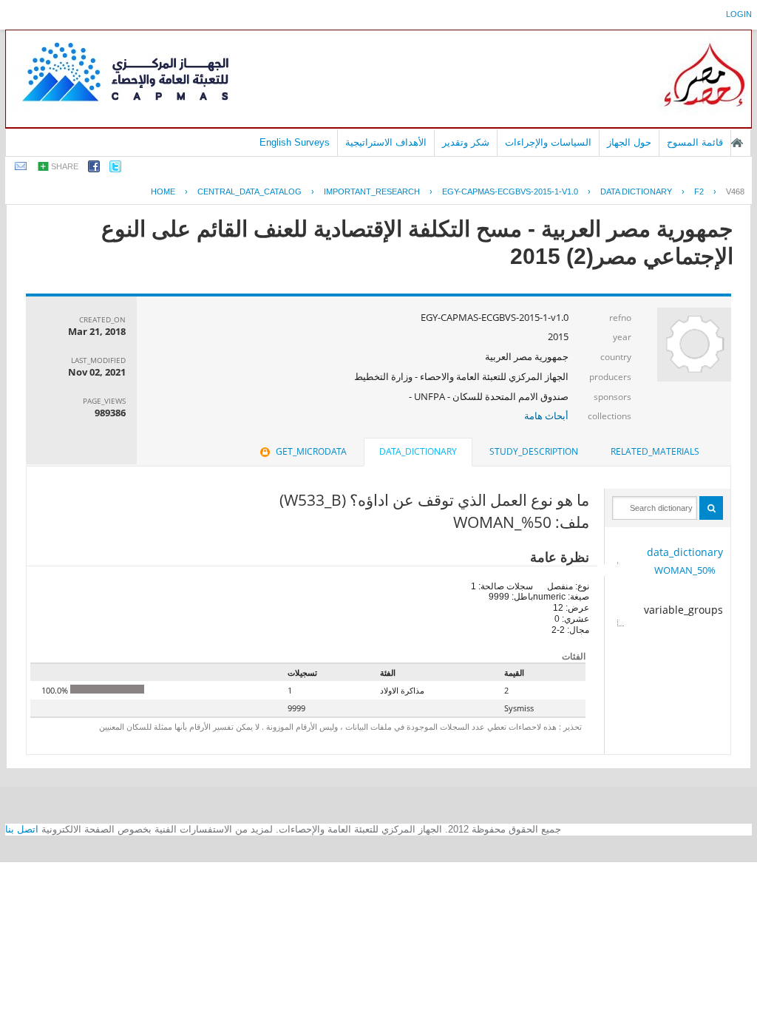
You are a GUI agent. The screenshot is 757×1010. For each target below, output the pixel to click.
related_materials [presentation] (655, 451)
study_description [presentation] (533, 451)
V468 (735, 191)
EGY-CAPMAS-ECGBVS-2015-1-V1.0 (510, 191)
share (64, 166)
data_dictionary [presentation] (418, 451)
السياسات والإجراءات (548, 142)
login (739, 14)
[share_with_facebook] (94, 168)
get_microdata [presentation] (311, 451)
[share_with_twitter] (115, 168)
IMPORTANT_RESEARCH (372, 191)
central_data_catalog (249, 191)
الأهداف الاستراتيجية (386, 142)
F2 (699, 191)
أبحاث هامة (546, 415)
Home (163, 191)
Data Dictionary (636, 191)
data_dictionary (685, 552)
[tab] (655, 452)
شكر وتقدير (465, 142)
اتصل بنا (21, 829)
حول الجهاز (629, 142)
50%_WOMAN (685, 570)
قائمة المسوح (695, 142)
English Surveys (294, 142)
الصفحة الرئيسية (737, 143)
